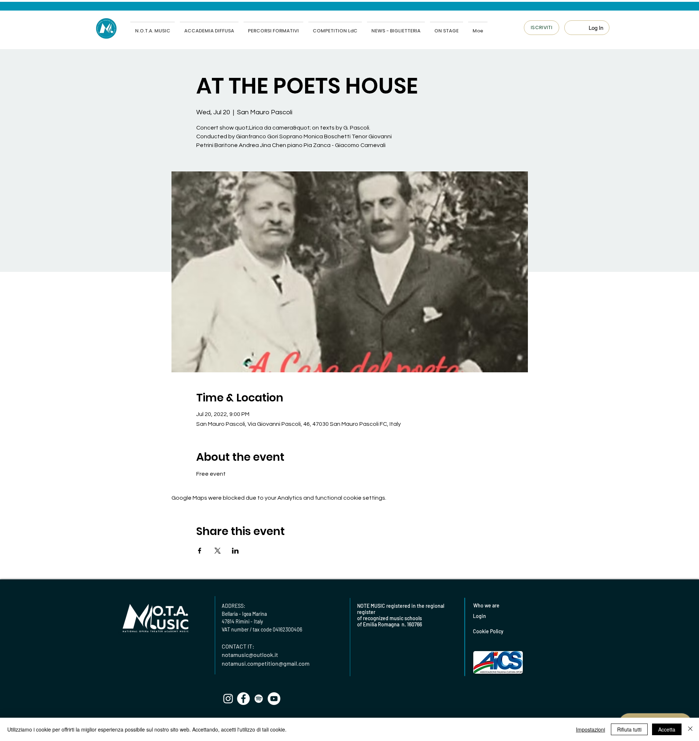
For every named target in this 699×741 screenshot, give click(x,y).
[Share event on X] (217, 551)
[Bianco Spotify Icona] (258, 698)
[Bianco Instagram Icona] (228, 698)
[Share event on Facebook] (199, 551)
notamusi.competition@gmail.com (265, 663)
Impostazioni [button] (590, 729)
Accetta (666, 729)
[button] (541, 27)
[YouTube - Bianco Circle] (274, 698)
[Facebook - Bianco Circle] (243, 698)
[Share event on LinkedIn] (235, 551)
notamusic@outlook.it (250, 654)
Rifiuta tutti (629, 729)
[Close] (690, 729)
